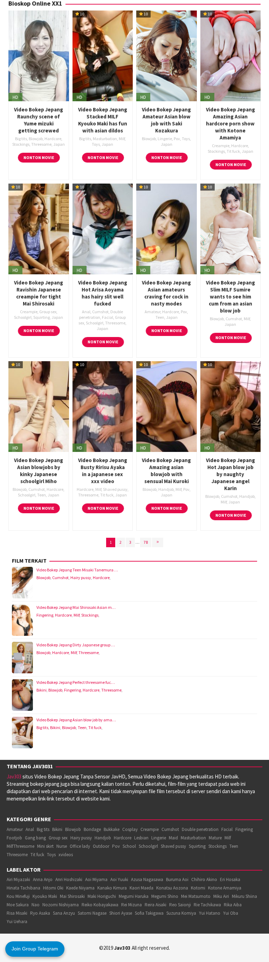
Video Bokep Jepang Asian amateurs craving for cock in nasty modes (166, 293)
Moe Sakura (18, 905)
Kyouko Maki (45, 896)
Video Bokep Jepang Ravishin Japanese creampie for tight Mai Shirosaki (38, 293)
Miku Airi (221, 896)
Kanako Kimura (112, 888)
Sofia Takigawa (149, 913)
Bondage (92, 829)
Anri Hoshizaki (68, 879)
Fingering (44, 615)
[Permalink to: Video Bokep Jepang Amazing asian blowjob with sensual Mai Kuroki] (166, 406)
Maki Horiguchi (102, 896)
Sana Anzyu (64, 913)
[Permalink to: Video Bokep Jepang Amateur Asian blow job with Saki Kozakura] (166, 55)
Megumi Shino (164, 896)
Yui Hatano (209, 913)
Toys (96, 144)
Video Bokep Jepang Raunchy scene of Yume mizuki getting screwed (38, 120)
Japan (59, 144)
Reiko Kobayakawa (100, 905)
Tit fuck (233, 151)
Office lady (80, 846)
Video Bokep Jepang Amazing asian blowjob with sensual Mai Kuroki (166, 471)
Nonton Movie (38, 157)
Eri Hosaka (230, 879)
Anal (86, 311)
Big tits (21, 138)
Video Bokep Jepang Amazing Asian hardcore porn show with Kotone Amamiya (230, 123)
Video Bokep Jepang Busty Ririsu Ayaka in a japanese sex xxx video (102, 471)
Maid (173, 838)
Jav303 (14, 776)
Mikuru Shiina (244, 896)
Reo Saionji (180, 905)
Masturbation (105, 138)
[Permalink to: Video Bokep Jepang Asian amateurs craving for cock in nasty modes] (166, 228)
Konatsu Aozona (172, 888)
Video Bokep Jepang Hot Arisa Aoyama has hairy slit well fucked (102, 293)
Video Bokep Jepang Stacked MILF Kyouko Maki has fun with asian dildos (102, 120)
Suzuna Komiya (181, 913)
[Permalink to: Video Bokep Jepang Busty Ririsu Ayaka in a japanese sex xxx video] (103, 406)
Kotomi (198, 888)
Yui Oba (230, 913)
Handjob (166, 489)
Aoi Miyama (96, 879)
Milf (122, 138)
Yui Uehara (17, 922)
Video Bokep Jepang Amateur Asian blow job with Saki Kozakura (166, 120)
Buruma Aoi (177, 879)
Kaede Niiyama (80, 888)
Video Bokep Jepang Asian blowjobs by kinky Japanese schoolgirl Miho (38, 471)
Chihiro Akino (204, 879)
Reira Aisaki (155, 905)
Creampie (220, 145)
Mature (215, 838)
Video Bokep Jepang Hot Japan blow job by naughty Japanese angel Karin (230, 474)
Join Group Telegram (35, 948)
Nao (36, 905)
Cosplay (130, 829)
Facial (107, 317)
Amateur (152, 311)
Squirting (41, 317)
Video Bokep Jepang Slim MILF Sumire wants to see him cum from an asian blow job (230, 296)
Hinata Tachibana (23, 888)
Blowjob (36, 138)
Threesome (41, 144)
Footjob (14, 838)
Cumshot (100, 311)
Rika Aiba (233, 905)
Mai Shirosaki (72, 896)
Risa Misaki (17, 913)
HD (15, 97)
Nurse (61, 846)
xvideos (65, 855)
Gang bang (35, 838)
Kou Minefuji (18, 896)
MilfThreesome (20, 846)
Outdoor (101, 846)
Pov (177, 138)
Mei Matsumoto (196, 896)
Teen (160, 317)
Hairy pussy (80, 577)
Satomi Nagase (92, 913)
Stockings (20, 144)
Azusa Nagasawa (147, 879)
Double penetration (200, 829)
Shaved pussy (115, 489)
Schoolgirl (23, 317)
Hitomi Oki (53, 888)
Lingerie (165, 138)
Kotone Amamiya (224, 888)
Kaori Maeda (141, 888)
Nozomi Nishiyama (60, 905)
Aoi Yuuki (119, 879)
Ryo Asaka (40, 913)
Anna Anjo (43, 879)
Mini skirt (45, 846)
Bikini (41, 690)
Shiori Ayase (120, 913)
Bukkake (111, 829)
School (129, 846)
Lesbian (141, 838)
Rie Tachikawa (207, 905)
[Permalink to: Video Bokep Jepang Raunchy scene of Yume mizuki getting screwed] (38, 55)
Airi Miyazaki (18, 879)
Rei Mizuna (131, 905)
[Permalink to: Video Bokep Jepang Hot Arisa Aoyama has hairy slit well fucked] (103, 228)
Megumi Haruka (134, 896)
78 (146, 542)
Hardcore (52, 138)
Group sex (47, 311)
